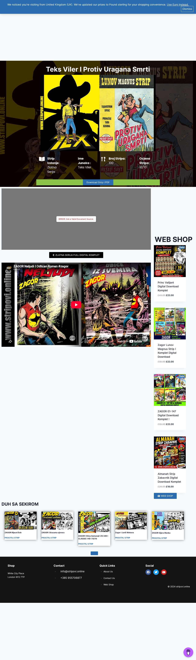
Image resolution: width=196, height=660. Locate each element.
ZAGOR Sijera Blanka (161, 533)
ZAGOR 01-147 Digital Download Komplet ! (168, 415)
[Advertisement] (98, 36)
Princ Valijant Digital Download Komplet (168, 286)
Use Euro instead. (178, 4)
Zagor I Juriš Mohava (124, 532)
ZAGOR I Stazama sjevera (52, 532)
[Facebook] (148, 572)
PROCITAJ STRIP (12, 538)
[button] (172, 299)
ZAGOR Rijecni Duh (13, 532)
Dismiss (187, 8)
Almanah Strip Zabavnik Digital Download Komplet (169, 477)
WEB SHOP (173, 239)
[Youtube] (164, 572)
